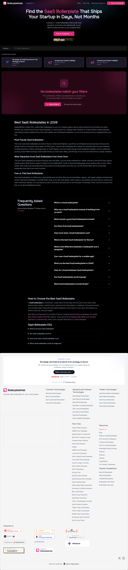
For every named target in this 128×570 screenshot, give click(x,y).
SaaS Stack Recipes (78, 444)
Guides (74, 447)
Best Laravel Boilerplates (81, 409)
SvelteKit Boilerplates (106, 478)
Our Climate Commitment (107, 464)
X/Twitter (21, 211)
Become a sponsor (98, 3)
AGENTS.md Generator (79, 450)
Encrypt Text (76, 472)
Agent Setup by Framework (81, 434)
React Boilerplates (105, 475)
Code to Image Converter (80, 463)
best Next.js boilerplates (80, 314)
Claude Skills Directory (79, 428)
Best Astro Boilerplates (53, 403)
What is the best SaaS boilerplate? (42, 329)
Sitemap (101, 458)
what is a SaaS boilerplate (77, 319)
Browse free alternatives (72, 104)
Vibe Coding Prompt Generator (82, 456)
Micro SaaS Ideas (78, 491)
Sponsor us (103, 429)
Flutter (48, 317)
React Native (37, 317)
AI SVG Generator (78, 469)
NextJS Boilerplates (105, 472)
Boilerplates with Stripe (106, 482)
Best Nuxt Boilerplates (80, 415)
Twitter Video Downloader (80, 507)
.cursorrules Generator (79, 453)
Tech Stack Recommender (81, 459)
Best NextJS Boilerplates (81, 412)
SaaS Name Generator (79, 498)
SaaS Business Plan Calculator (82, 479)
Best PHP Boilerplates (80, 402)
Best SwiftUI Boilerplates (108, 403)
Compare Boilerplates (106, 442)
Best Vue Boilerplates (53, 396)
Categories (29, 3)
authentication (42, 319)
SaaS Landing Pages (79, 482)
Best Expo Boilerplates (107, 400)
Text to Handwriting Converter (82, 501)
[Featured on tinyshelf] (18, 550)
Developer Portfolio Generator (82, 488)
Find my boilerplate (62, 34)
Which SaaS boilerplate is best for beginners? (46, 343)
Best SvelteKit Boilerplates (81, 418)
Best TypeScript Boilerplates (55, 400)
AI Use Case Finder (78, 520)
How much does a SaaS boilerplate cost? (44, 339)
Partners (102, 452)
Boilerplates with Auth (106, 485)
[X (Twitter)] (119, 558)
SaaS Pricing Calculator (79, 475)
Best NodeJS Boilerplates (81, 399)
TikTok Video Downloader (81, 511)
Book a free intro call (63, 372)
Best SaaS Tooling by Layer (81, 437)
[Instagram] (123, 558)
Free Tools (86, 3)
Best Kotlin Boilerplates (107, 406)
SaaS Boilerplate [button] (61, 11)
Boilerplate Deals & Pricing (108, 448)
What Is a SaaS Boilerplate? (108, 436)
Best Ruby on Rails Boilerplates (83, 405)
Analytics (102, 455)
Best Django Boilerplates (81, 396)
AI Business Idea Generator (81, 517)
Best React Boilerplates (53, 393)
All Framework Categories (107, 439)
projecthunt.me (39, 541)
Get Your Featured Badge (107, 445)
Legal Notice (103, 461)
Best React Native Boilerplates (109, 393)
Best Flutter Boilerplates (107, 396)
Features (5, 48)
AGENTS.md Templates (79, 431)
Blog (79, 3)
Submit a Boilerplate (117, 3)
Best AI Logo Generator (79, 495)
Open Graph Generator (79, 466)
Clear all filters (54, 104)
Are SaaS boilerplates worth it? (41, 334)
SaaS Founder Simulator (80, 504)
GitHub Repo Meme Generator (82, 485)
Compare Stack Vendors (80, 440)
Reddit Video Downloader (80, 514)
